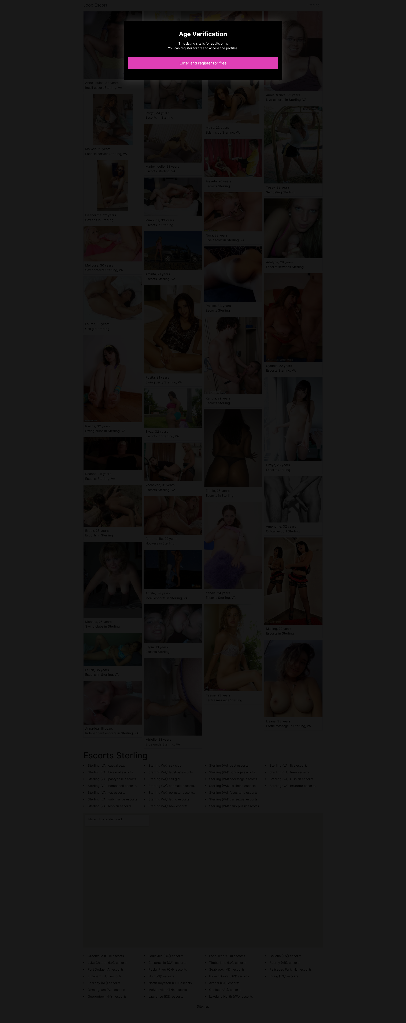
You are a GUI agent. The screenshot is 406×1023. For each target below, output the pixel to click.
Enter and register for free (203, 63)
